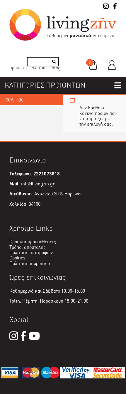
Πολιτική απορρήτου (29, 263)
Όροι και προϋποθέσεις (32, 241)
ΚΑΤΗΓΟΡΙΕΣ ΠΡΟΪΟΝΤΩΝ (45, 85)
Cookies (17, 258)
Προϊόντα (18, 68)
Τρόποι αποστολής (27, 247)
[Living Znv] (63, 39)
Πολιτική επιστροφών (31, 252)
